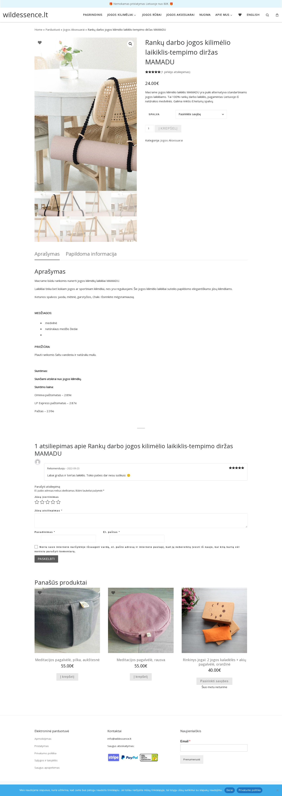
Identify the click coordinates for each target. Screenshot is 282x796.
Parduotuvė (52, 29)
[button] (130, 43)
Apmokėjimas (43, 738)
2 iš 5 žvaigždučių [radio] (42, 502)
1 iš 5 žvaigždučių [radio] (37, 502)
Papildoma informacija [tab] (91, 253)
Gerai (229, 790)
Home (38, 29)
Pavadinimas (45, 532)
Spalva (154, 114)
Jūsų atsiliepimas (49, 510)
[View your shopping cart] (277, 15)
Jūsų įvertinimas (47, 497)
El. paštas (111, 532)
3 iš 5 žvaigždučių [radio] (47, 502)
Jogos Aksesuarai (74, 29)
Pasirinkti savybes (214, 681)
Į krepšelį (168, 128)
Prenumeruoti (191, 759)
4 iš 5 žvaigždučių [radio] (53, 502)
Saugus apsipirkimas (47, 767)
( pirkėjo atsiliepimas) (175, 72)
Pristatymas (42, 746)
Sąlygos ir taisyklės (46, 760)
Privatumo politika (45, 753)
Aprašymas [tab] (47, 253)
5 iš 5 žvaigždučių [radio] (58, 502)
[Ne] (277, 790)
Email (185, 741)
